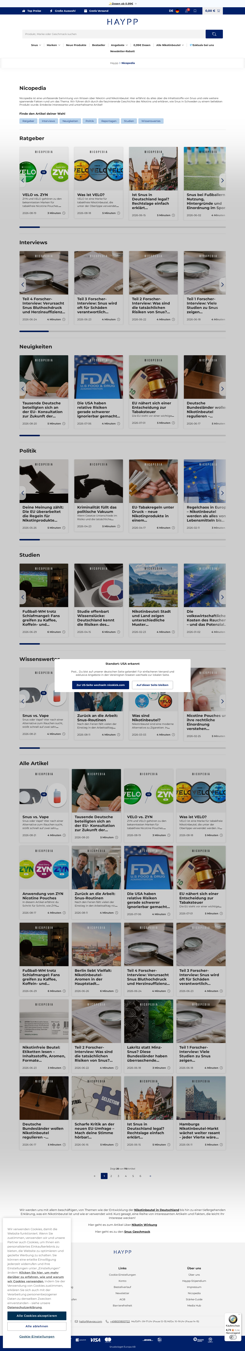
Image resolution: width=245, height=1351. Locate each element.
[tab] (29, 227)
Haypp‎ (114, 63)
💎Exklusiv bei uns (202, 45)
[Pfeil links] (22, 180)
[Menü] (239, 1315)
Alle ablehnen (37, 1326)
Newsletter (122, 1293)
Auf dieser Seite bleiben (152, 685)
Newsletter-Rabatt (122, 51)
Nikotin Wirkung (144, 1225)
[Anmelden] (186, 10)
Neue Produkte (76, 45)
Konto (122, 1281)
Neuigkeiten (70, 121)
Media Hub (194, 1305)
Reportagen (108, 121)
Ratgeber (28, 121)
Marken (52, 45)
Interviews (48, 121)
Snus (34, 45)
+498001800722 (120, 1321)
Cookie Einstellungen (122, 1274)
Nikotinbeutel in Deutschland (156, 1210)
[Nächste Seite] (150, 1176)
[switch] (233, 1337)
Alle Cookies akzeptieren (37, 1315)
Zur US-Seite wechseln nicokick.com (101, 685)
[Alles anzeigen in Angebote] (127, 45)
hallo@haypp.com (90, 1321)
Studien (129, 121)
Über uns (194, 1268)
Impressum (194, 1287)
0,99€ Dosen (142, 45)
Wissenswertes (150, 121)
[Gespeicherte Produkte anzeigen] (195, 10)
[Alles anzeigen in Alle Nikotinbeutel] (183, 45)
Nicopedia (194, 1293)
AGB (122, 1299)
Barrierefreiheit (122, 1305)
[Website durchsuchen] (214, 34)
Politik (90, 121)
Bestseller (98, 45)
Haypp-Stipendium (194, 1281)
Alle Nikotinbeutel (168, 45)
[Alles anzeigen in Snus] (40, 45)
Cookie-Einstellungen (37, 1336)
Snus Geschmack (137, 1231)
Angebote (117, 45)
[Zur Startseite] (123, 21)
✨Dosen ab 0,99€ (121, 3)
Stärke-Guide (194, 1299)
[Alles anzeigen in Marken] (59, 45)
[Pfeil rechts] (222, 180)
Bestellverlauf (122, 1287)
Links (122, 1268)
